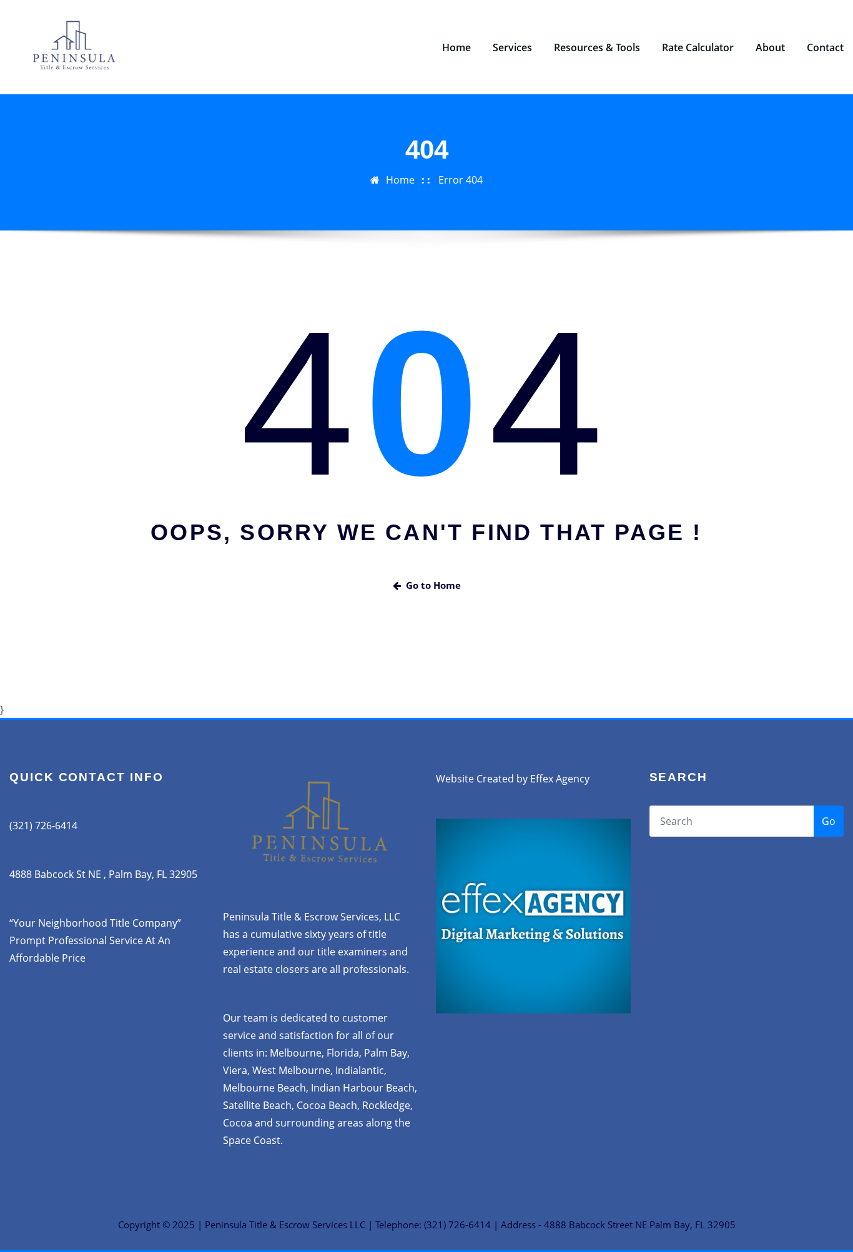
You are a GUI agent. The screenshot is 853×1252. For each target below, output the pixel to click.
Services (512, 47)
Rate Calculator (698, 47)
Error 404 (460, 180)
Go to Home (433, 585)
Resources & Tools (597, 47)
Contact (825, 47)
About (770, 47)
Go (829, 821)
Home (456, 47)
